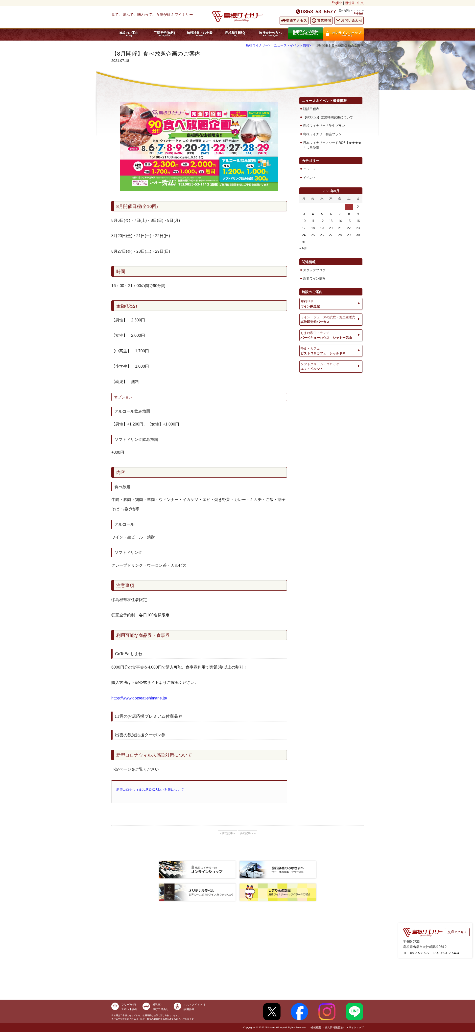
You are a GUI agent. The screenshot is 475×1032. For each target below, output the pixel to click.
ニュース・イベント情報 (291, 45)
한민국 (350, 3)
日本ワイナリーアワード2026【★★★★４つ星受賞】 (332, 145)
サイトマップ (356, 1027)
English (337, 3)
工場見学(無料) (164, 34)
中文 (360, 3)
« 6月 (303, 248)
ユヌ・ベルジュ (320, 366)
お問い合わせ (351, 20)
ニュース (309, 169)
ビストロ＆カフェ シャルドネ (323, 351)
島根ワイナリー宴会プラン (322, 134)
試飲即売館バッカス (328, 319)
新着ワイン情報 (314, 278)
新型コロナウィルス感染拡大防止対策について (150, 789)
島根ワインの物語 (305, 32)
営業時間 (324, 20)
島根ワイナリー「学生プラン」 (325, 126)
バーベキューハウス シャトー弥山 (326, 335)
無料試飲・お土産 (200, 34)
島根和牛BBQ (235, 34)
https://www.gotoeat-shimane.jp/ (139, 698)
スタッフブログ (314, 270)
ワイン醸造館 (310, 304)
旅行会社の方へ (270, 34)
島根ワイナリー (257, 45)
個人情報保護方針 (335, 1027)
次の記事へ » (248, 833)
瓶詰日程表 (311, 109)
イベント (309, 177)
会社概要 (316, 1027)
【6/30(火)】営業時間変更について (328, 117)
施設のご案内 (129, 34)
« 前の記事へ (228, 833)
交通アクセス (297, 20)
